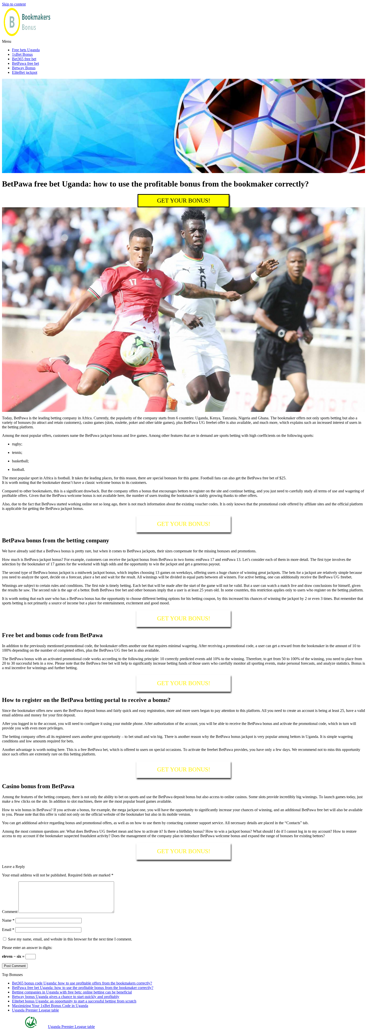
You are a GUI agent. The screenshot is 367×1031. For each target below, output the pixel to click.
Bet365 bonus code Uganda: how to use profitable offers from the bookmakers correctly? (82, 983)
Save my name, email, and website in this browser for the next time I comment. (70, 939)
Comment (9, 911)
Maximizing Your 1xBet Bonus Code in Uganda (50, 1005)
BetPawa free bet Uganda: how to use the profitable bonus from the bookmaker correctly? (82, 987)
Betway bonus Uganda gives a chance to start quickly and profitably (65, 996)
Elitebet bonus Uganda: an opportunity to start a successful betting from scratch (74, 1001)
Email (8, 929)
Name (8, 920)
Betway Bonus (23, 68)
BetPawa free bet (25, 63)
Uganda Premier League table (35, 1010)
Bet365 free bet (24, 59)
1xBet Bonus (22, 54)
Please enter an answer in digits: (27, 947)
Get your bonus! (183, 200)
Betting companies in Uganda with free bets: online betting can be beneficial (72, 992)
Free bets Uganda (26, 50)
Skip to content (14, 4)
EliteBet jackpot (24, 72)
